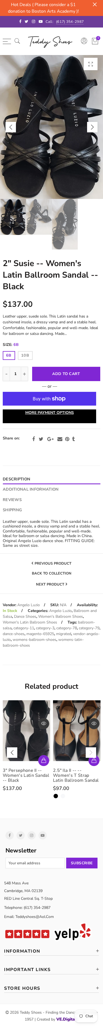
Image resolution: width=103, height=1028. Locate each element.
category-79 (89, 628)
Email (59, 439)
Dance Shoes (25, 616)
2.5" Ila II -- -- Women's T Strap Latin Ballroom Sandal (76, 775)
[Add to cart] (43, 760)
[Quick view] (43, 723)
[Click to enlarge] (91, 64)
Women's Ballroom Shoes (60, 616)
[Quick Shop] (93, 760)
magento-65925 (40, 633)
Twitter (41, 439)
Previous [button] (10, 127)
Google (50, 439)
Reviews (12, 499)
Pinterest (67, 439)
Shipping (12, 510)
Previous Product (53, 563)
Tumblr (73, 439)
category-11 (23, 628)
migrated (63, 633)
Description (16, 479)
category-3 (45, 628)
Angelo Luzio (28, 605)
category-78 (66, 628)
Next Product (50, 584)
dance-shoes (13, 633)
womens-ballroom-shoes (34, 639)
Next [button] (92, 127)
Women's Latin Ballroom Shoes (30, 622)
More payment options (49, 412)
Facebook (33, 439)
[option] (51, 127)
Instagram (31, 835)
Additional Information (31, 489)
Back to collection (51, 574)
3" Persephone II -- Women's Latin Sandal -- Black (26, 775)
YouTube (42, 835)
